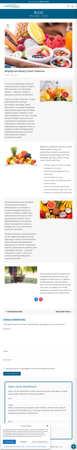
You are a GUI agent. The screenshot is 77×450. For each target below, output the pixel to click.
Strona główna (35, 16)
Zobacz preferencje (39, 442)
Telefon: (37, 409)
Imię (10, 398)
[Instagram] (41, 299)
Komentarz (7, 329)
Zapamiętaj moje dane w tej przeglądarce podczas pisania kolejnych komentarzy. (30, 368)
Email (10, 421)
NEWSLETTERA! (44, 1)
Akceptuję (9, 442)
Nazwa (6, 351)
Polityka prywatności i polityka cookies (14, 446)
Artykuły (45, 16)
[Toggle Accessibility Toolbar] (73, 446)
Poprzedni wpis (14, 312)
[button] (47, 426)
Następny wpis (63, 312)
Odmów (23, 442)
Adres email (7, 360)
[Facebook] (36, 299)
